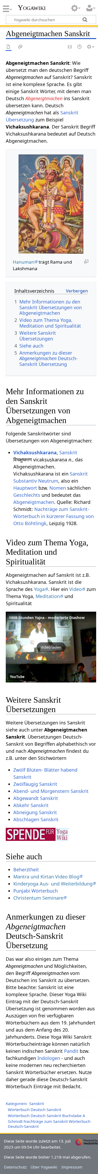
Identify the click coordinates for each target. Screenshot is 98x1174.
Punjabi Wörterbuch (35, 891)
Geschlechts (26, 495)
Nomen (57, 488)
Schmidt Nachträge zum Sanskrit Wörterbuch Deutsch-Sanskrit (49, 1124)
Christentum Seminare (38, 898)
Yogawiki (32, 7)
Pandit (71, 1051)
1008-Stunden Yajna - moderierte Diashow (47, 617)
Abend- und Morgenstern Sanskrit (51, 791)
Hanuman (23, 262)
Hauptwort (25, 488)
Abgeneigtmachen (43, 98)
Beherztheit (26, 869)
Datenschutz (15, 1167)
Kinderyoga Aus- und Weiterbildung (53, 883)
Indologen (48, 1058)
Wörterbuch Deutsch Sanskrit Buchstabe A (46, 1115)
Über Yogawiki (44, 1167)
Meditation (48, 596)
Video (75, 589)
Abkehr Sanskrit (31, 805)
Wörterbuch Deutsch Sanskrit (34, 1109)
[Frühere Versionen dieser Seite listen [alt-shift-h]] (80, 47)
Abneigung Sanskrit (35, 812)
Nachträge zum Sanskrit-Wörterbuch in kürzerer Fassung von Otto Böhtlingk (53, 516)
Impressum (71, 1167)
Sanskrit (68, 452)
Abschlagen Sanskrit (36, 819)
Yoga (39, 589)
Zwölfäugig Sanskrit (35, 784)
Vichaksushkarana (35, 452)
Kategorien (16, 1103)
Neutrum (48, 481)
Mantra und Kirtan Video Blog (46, 876)
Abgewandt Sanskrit (35, 798)
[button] (51, 647)
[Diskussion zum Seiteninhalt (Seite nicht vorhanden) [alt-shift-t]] (20, 47)
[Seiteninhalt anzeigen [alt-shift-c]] (8, 47)
